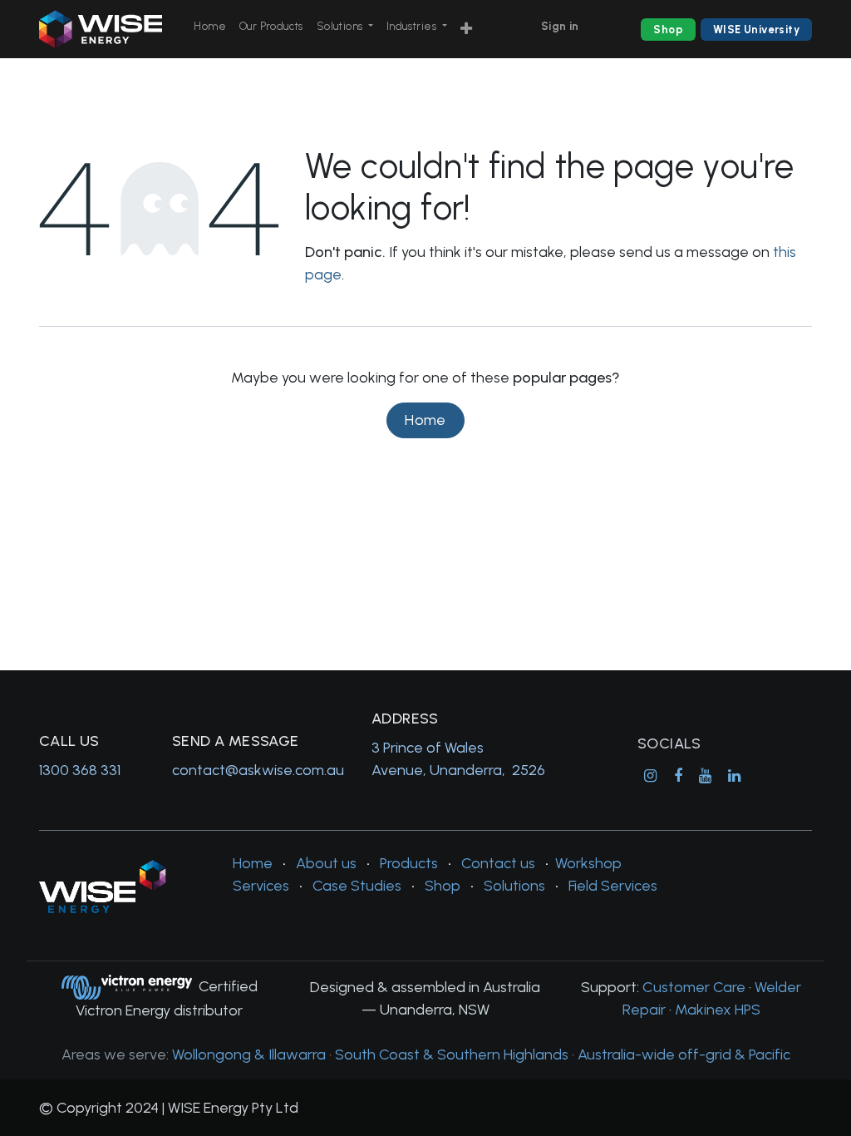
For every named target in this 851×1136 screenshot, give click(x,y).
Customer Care (693, 987)
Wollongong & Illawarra (249, 1054)
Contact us (498, 863)
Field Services (612, 886)
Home (425, 420)
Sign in (560, 26)
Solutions (514, 886)
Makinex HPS (717, 1009)
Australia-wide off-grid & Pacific (684, 1054)
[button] (466, 29)
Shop (668, 29)
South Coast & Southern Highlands (451, 1054)
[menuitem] (210, 27)
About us (326, 863)
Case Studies (356, 886)
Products (409, 863)
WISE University (756, 29)
